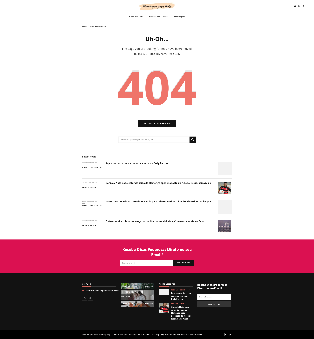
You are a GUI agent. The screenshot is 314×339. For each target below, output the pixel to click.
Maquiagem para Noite (108, 334)
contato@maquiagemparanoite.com (102, 290)
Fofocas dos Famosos (158, 17)
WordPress (197, 334)
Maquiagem (179, 17)
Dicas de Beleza (136, 17)
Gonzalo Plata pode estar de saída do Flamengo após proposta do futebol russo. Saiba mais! (158, 183)
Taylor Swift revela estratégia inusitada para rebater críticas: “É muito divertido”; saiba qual (158, 201)
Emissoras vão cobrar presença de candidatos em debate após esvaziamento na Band (154, 221)
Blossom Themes (172, 334)
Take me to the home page (157, 123)
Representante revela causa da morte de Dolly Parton (136, 163)
